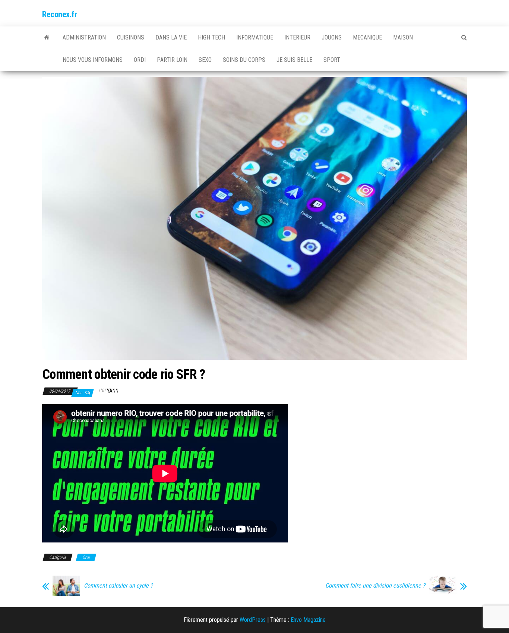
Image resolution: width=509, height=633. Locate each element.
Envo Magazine (308, 619)
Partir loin (172, 59)
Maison (403, 37)
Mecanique (367, 37)
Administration (84, 37)
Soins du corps (244, 59)
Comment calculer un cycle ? (118, 585)
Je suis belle (294, 59)
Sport (331, 59)
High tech (211, 37)
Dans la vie (171, 37)
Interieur (297, 37)
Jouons (332, 37)
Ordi (140, 59)
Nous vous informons (93, 59)
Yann (112, 391)
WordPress (253, 619)
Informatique (254, 37)
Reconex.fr (59, 14)
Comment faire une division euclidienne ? (375, 585)
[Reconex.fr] (47, 37)
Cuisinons (130, 37)
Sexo (205, 59)
